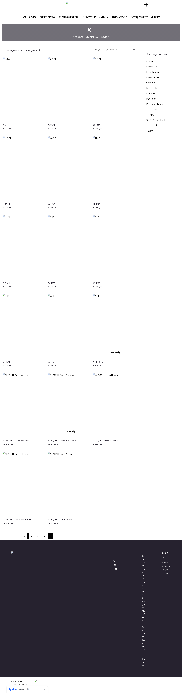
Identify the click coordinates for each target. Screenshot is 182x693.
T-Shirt (150, 115)
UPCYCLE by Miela (95, 17)
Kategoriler (68, 17)
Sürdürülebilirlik (143, 562)
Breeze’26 (47, 17)
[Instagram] (114, 561)
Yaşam (149, 131)
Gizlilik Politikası (143, 578)
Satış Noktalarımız (145, 17)
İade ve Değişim (143, 648)
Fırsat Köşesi (153, 77)
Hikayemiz (119, 17)
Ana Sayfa (29, 17)
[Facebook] (115, 565)
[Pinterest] (116, 569)
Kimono (150, 93)
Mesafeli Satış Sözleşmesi (143, 624)
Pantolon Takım (155, 104)
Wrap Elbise (152, 125)
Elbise (149, 61)
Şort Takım (152, 109)
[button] (69, 17)
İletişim (143, 662)
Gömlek (150, 82)
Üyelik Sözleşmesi (143, 598)
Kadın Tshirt (152, 88)
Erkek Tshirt (152, 66)
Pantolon (151, 99)
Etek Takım (152, 72)
